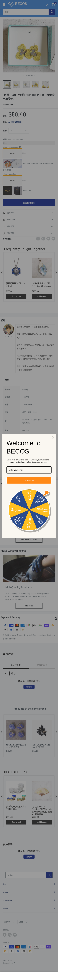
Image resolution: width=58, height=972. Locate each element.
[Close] (53, 437)
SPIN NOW (29, 480)
